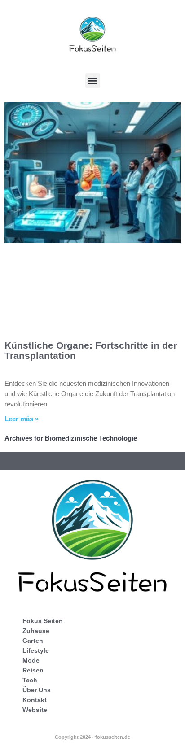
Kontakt (34, 699)
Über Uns (36, 690)
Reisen (33, 670)
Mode (31, 660)
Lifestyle (35, 650)
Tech (29, 680)
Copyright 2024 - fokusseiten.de (92, 737)
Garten (32, 640)
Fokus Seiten (42, 620)
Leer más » (21, 419)
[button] (92, 80)
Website (34, 709)
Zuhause (35, 630)
